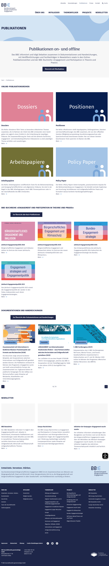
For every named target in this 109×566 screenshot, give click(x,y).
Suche (106, 3)
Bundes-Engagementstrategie (75, 513)
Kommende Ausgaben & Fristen (97, 499)
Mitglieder (54, 12)
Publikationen (83, 3)
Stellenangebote (5, 507)
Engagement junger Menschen (53, 509)
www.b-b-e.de (28, 553)
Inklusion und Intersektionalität (53, 518)
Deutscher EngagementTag (74, 504)
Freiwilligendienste (50, 515)
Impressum (4, 543)
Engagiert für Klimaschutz (74, 510)
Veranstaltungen (72, 3)
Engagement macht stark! (73, 507)
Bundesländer (5, 496)
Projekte (86, 12)
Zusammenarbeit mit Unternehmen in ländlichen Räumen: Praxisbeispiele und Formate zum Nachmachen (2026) (16, 349)
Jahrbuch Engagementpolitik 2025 (49, 245)
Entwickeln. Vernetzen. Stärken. (9, 493)
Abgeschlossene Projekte (73, 521)
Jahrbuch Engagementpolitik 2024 (85, 245)
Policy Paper (61, 181)
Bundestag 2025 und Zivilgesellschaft (72, 500)
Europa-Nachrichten (45, 427)
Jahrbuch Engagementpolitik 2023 (13, 284)
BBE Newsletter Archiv (95, 502)
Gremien (3, 502)
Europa (47, 512)
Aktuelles (63, 3)
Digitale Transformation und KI (53, 499)
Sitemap (22, 543)
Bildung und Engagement (51, 493)
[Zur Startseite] (9, 7)
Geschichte (4, 499)
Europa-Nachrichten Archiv (96, 505)
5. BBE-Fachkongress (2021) (83, 347)
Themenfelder (71, 12)
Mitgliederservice (28, 499)
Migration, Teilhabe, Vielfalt (52, 524)
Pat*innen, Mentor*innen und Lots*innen (74, 517)
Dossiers (5, 125)
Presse (91, 3)
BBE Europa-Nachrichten (95, 496)
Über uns (39, 12)
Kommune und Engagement (52, 521)
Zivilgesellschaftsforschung (52, 530)
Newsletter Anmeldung (95, 507)
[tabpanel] (19, 354)
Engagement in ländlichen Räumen (54, 506)
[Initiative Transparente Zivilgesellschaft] (99, 554)
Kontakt (97, 3)
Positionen (60, 125)
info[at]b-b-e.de (28, 552)
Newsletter (102, 12)
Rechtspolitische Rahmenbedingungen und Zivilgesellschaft (74, 495)
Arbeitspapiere (7, 181)
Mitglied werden (27, 496)
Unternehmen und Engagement (53, 527)
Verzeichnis (26, 493)
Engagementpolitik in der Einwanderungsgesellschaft (52, 503)
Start (2, 80)
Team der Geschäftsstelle (8, 505)
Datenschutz (13, 543)
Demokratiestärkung (50, 496)
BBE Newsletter (6, 427)
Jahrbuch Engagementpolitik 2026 (13, 245)
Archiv (46, 533)
